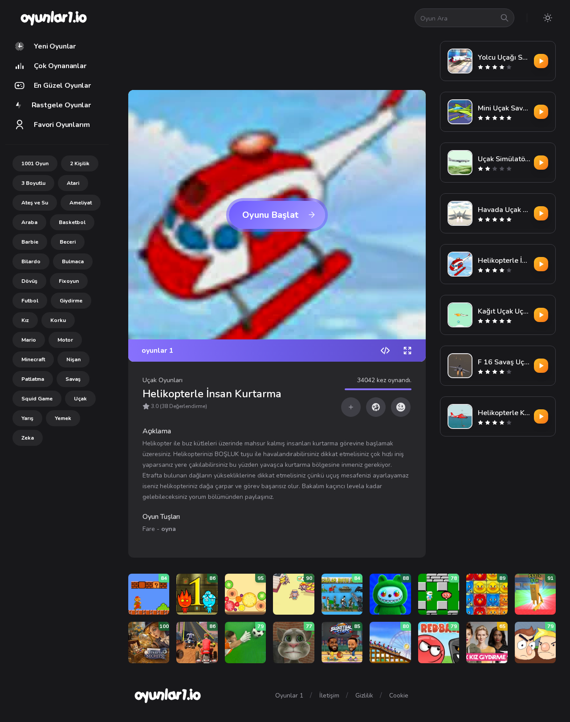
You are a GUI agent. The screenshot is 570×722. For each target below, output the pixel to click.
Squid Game (37, 398)
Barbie (29, 241)
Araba (29, 222)
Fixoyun (69, 281)
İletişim (329, 695)
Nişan (73, 359)
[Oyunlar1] (52, 18)
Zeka (27, 437)
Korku (58, 320)
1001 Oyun (35, 163)
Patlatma (32, 379)
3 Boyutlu (33, 183)
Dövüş (29, 281)
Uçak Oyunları (162, 380)
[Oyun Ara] (504, 17)
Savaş (73, 379)
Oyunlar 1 (289, 695)
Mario (28, 339)
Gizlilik (364, 695)
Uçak (80, 398)
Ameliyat (80, 202)
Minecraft (33, 359)
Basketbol (72, 222)
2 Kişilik (80, 163)
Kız (25, 320)
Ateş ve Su (34, 202)
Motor (65, 339)
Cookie (398, 695)
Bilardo (31, 261)
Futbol (29, 300)
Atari (73, 183)
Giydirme (71, 300)
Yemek (63, 418)
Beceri (68, 241)
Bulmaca (73, 261)
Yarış (27, 418)
